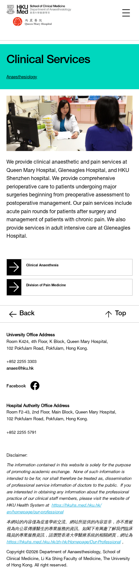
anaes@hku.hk (20, 369)
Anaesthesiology (21, 77)
